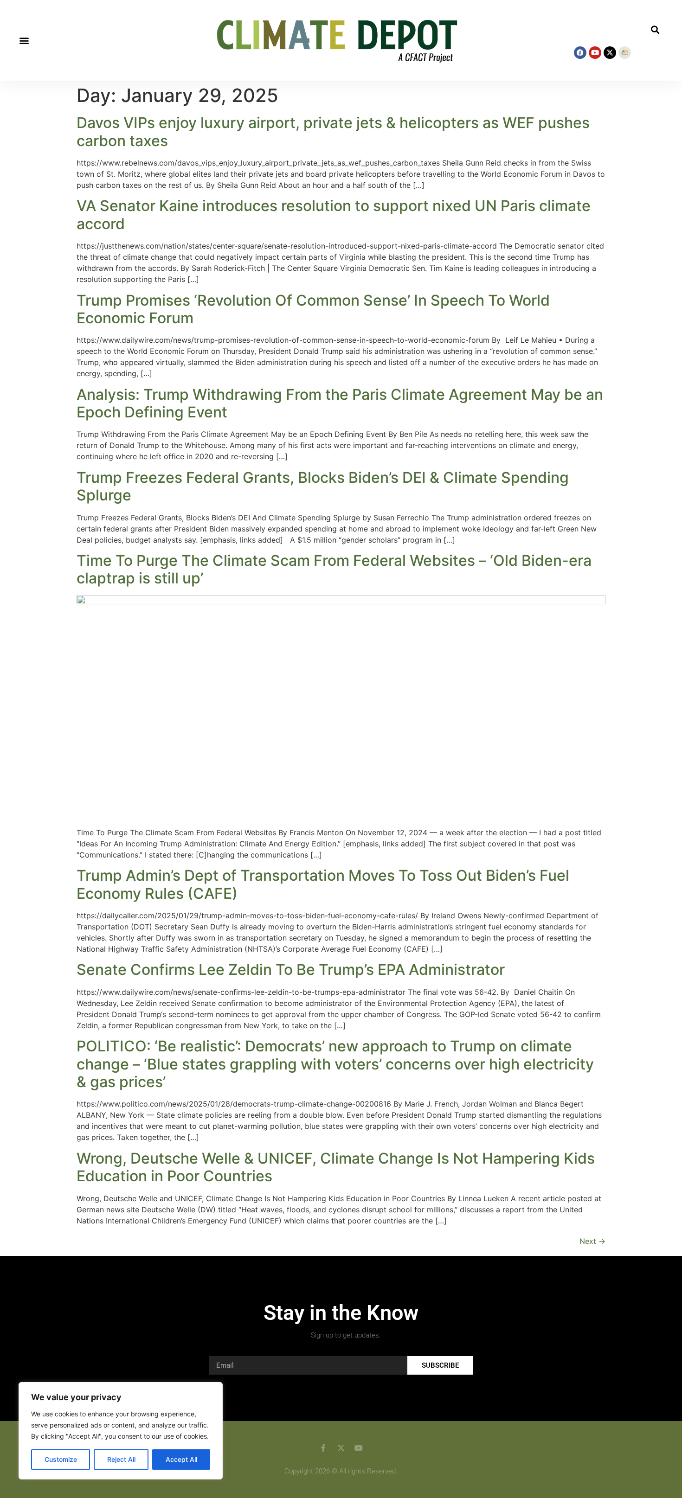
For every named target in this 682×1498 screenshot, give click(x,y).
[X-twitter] (610, 52)
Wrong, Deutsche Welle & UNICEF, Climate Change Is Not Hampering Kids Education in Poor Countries (336, 1167)
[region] (121, 1430)
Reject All (121, 1459)
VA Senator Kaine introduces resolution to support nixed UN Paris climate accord (334, 214)
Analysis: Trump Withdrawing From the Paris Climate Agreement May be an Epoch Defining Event (340, 403)
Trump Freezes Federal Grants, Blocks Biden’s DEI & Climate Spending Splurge (323, 486)
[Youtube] (595, 52)
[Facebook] (580, 52)
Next (592, 1241)
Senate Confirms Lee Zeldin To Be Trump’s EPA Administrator (291, 969)
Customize (61, 1459)
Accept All (181, 1459)
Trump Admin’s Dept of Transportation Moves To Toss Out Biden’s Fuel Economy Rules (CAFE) (323, 884)
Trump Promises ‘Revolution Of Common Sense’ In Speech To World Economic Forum (313, 309)
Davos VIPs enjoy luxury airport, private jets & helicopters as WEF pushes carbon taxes (333, 131)
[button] (24, 40)
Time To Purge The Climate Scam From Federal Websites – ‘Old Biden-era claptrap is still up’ (334, 569)
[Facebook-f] (323, 1448)
